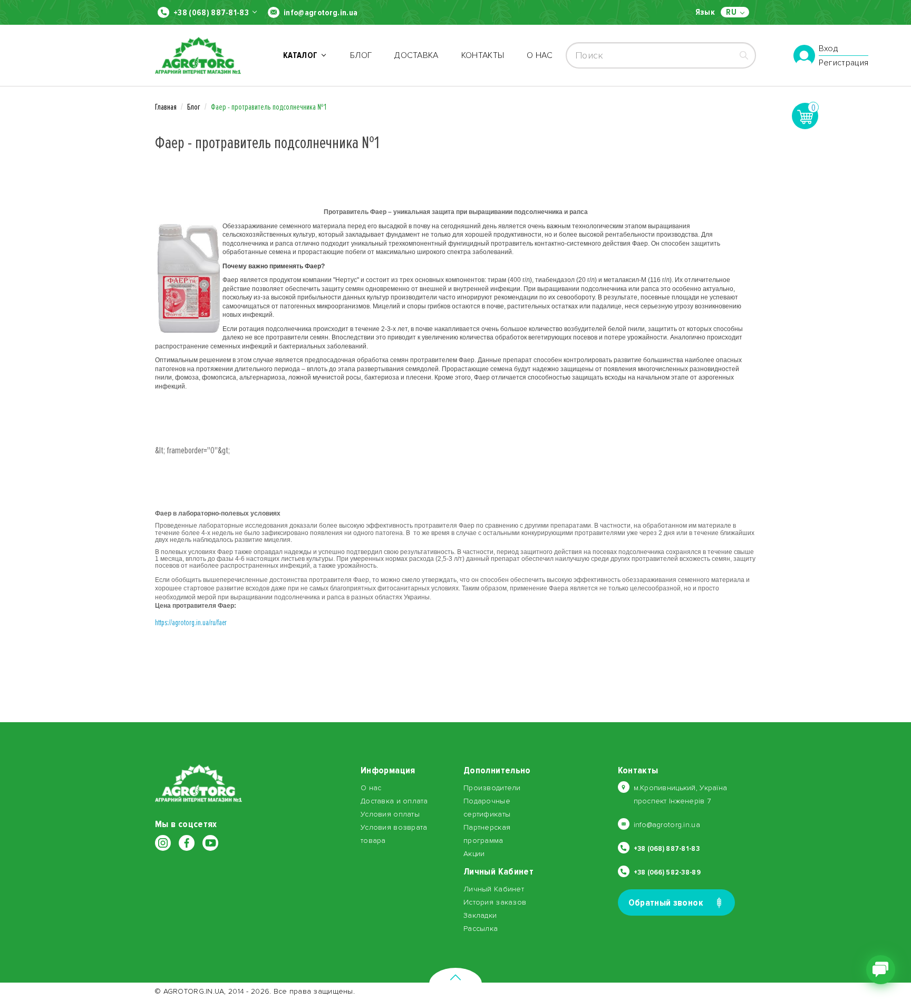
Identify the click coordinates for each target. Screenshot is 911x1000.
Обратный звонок (665, 902)
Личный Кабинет (493, 889)
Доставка (416, 55)
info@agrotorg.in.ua (320, 12)
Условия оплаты (390, 814)
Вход (828, 49)
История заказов (494, 902)
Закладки (480, 915)
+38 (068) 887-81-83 (211, 12)
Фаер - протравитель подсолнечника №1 (268, 107)
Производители (492, 787)
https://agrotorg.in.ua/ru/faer (191, 622)
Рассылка (480, 928)
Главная (166, 107)
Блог (361, 55)
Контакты (483, 55)
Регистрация (844, 63)
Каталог (302, 55)
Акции (473, 853)
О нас (540, 55)
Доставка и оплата (394, 801)
